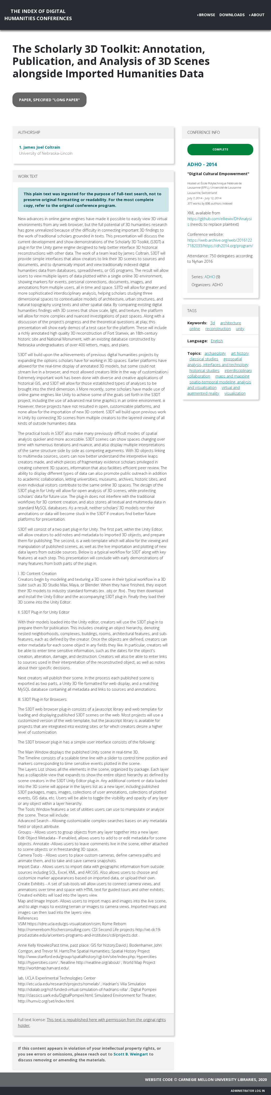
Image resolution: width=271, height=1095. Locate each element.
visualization (235, 393)
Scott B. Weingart (131, 1054)
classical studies (203, 358)
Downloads (232, 14)
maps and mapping (232, 376)
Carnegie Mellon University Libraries (217, 1079)
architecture (230, 322)
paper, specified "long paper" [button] (49, 99)
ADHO (210, 276)
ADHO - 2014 (202, 164)
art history (240, 353)
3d (212, 322)
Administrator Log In (248, 1091)
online (194, 328)
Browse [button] (207, 14)
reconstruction (218, 328)
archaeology (215, 353)
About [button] (258, 14)
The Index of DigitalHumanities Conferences (38, 14)
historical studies (204, 370)
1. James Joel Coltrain (39, 147)
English (217, 340)
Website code (159, 1079)
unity (240, 328)
